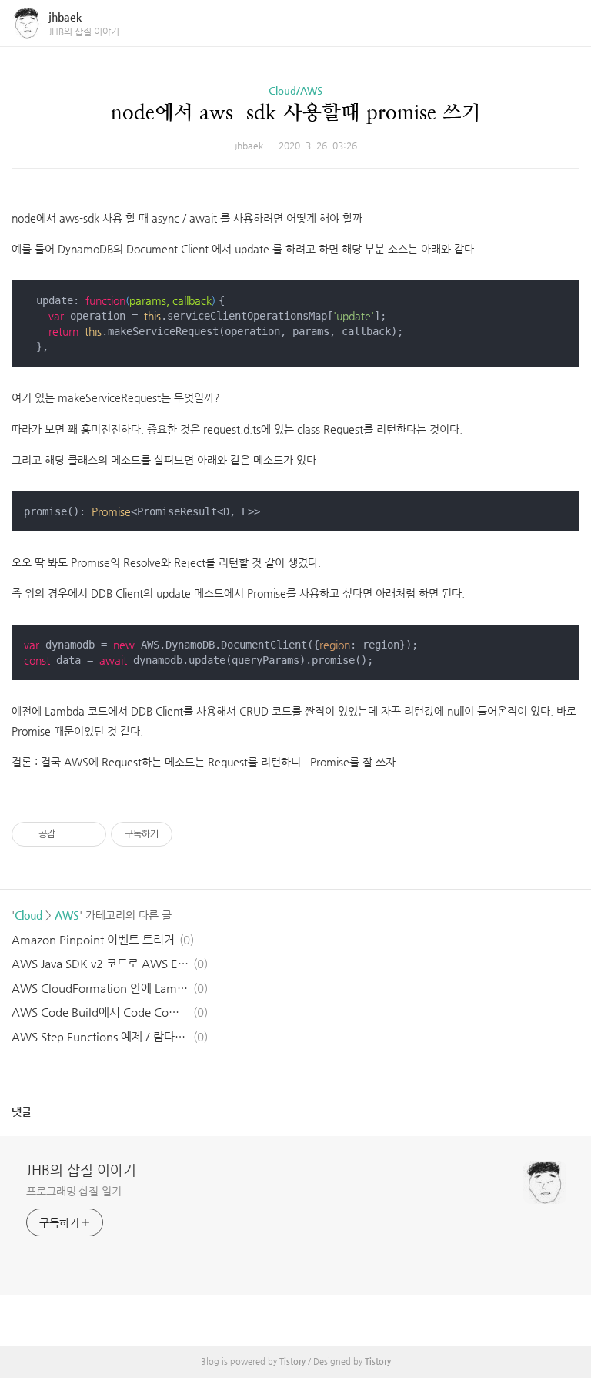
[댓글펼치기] (38, 1111)
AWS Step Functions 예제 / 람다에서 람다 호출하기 (100, 1036)
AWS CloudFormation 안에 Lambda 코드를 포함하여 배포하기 (100, 987)
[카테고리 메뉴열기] (564, 23)
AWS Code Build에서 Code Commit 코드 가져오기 (100, 1011)
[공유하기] (69, 834)
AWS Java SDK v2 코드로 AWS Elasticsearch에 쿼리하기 (100, 963)
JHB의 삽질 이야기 (81, 1170)
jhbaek (65, 17)
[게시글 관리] (88, 834)
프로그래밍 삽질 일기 (74, 1191)
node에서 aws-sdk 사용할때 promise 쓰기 (296, 112)
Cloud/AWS (295, 90)
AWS (67, 915)
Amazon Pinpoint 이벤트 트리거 (93, 939)
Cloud (28, 915)
